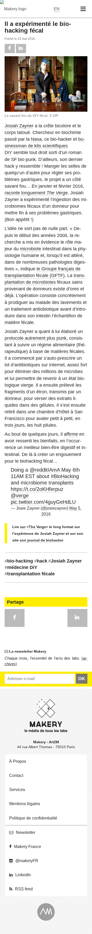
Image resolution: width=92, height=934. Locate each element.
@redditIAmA (45, 470)
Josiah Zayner (19, 125)
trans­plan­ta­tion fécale (30, 573)
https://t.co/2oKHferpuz (37, 489)
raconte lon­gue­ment (36, 192)
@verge (20, 495)
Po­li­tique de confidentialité (33, 818)
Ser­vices (17, 789)
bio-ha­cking (19, 561)
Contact (16, 775)
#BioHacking (65, 476)
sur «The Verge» (34, 527)
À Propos (17, 761)
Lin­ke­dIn (23, 875)
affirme (71, 434)
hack (40, 561)
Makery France (27, 846)
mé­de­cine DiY (21, 567)
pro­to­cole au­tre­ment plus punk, (36, 338)
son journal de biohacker (41, 540)
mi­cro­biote (30, 248)
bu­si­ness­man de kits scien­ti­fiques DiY (45, 146)
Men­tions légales (24, 804)
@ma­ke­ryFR (26, 861)
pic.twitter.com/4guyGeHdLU (43, 502)
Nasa (36, 139)
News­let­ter (25, 832)
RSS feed (24, 889)
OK (81, 678)
